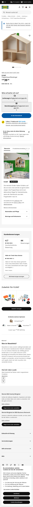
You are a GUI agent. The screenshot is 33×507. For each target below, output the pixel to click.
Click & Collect (18, 202)
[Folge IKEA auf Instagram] (7, 465)
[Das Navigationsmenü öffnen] (29, 7)
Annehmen (16, 493)
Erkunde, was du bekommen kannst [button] (15, 125)
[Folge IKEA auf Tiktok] (10, 465)
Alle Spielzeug (21, 330)
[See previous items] (3, 378)
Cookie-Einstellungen (16, 502)
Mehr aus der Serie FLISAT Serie (10, 72)
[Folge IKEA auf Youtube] (22, 465)
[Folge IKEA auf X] (18, 465)
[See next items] (27, 148)
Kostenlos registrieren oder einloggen (16, 123)
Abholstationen (8, 204)
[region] (16, 49)
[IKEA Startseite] (5, 7)
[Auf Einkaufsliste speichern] (29, 35)
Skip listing (4, 376)
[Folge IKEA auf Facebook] (3, 465)
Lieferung (16, 200)
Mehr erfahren (6, 404)
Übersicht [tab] (7, 148)
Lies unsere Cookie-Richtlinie (11, 489)
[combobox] (16, 12)
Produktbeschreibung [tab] (19, 148)
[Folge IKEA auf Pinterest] (14, 465)
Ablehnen (16, 498)
